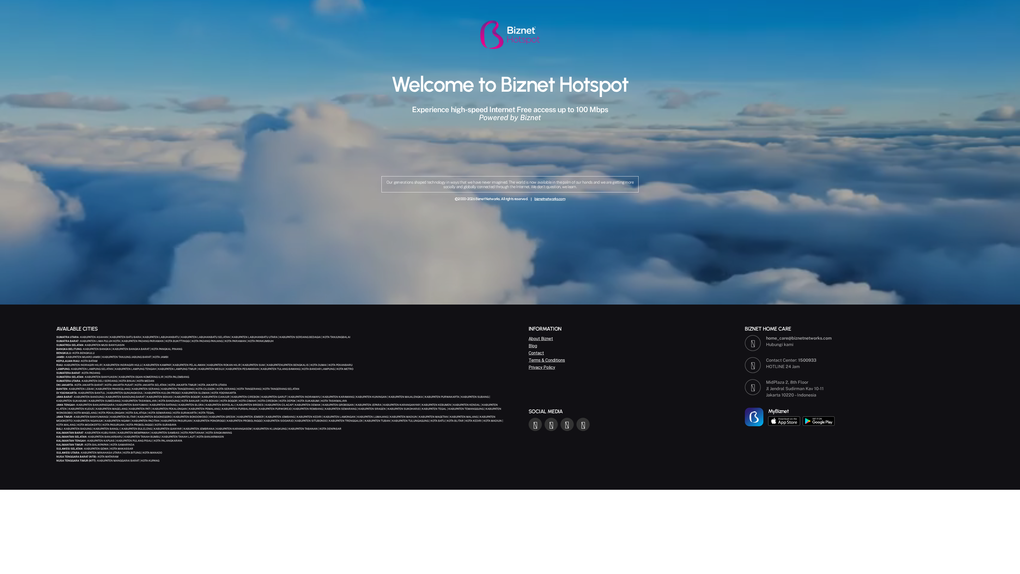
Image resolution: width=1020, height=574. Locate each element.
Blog (533, 345)
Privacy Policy (542, 367)
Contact (536, 353)
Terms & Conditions (547, 360)
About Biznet (541, 338)
